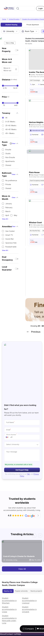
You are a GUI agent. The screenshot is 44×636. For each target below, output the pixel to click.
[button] (7, 437)
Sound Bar (9, 239)
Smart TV (9, 235)
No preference (11, 180)
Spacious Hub (10, 243)
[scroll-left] (32, 515)
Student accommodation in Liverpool (29, 600)
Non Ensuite (10, 157)
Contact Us (11, 634)
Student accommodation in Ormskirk (29, 609)
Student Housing (11, 25)
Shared (8, 165)
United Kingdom (14, 19)
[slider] (3, 86)
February (8, 207)
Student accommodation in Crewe (9, 609)
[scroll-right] (38, 515)
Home (4, 19)
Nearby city (8, 591)
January (8, 204)
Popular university (21, 591)
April (7, 215)
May (15, 215)
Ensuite (8, 149)
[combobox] (25, 8)
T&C (28, 474)
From (34, 91)
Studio (8, 153)
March (7, 211)
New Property (6, 49)
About (3, 634)
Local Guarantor (7, 268)
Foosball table (10, 247)
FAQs (18, 634)
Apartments (10, 161)
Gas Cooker (10, 231)
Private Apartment (33, 25)
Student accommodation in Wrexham (9, 600)
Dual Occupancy (7, 258)
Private (8, 184)
